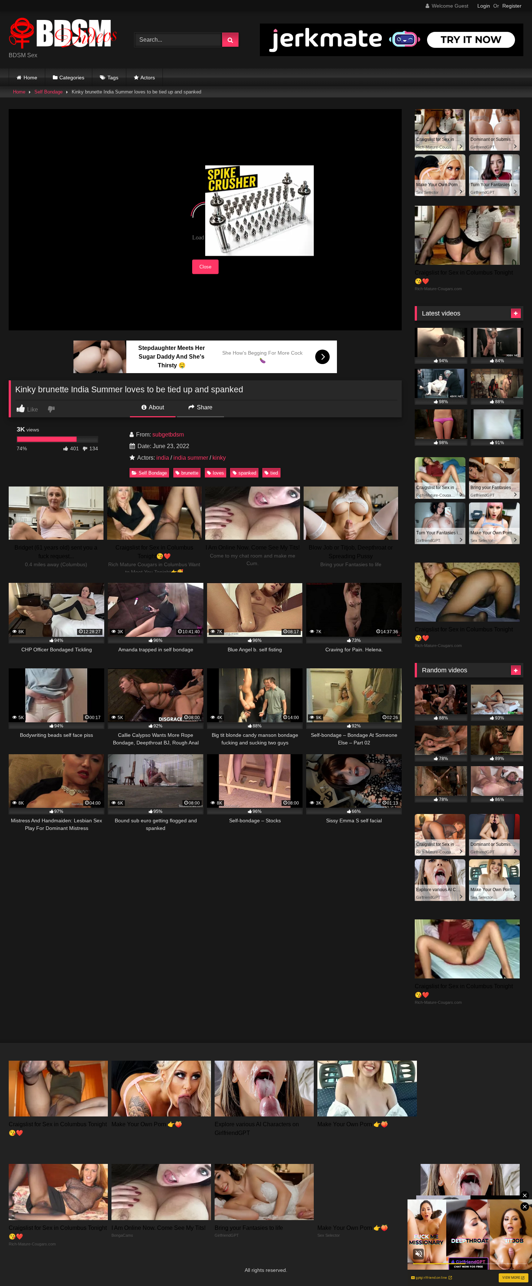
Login (483, 6)
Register (512, 6)
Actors (147, 77)
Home (30, 77)
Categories (71, 77)
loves (218, 473)
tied (274, 473)
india (162, 458)
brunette (189, 473)
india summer (190, 458)
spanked (247, 473)
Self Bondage (48, 92)
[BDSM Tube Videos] (63, 34)
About (156, 407)
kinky (219, 458)
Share (203, 407)
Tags (112, 77)
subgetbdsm (168, 434)
